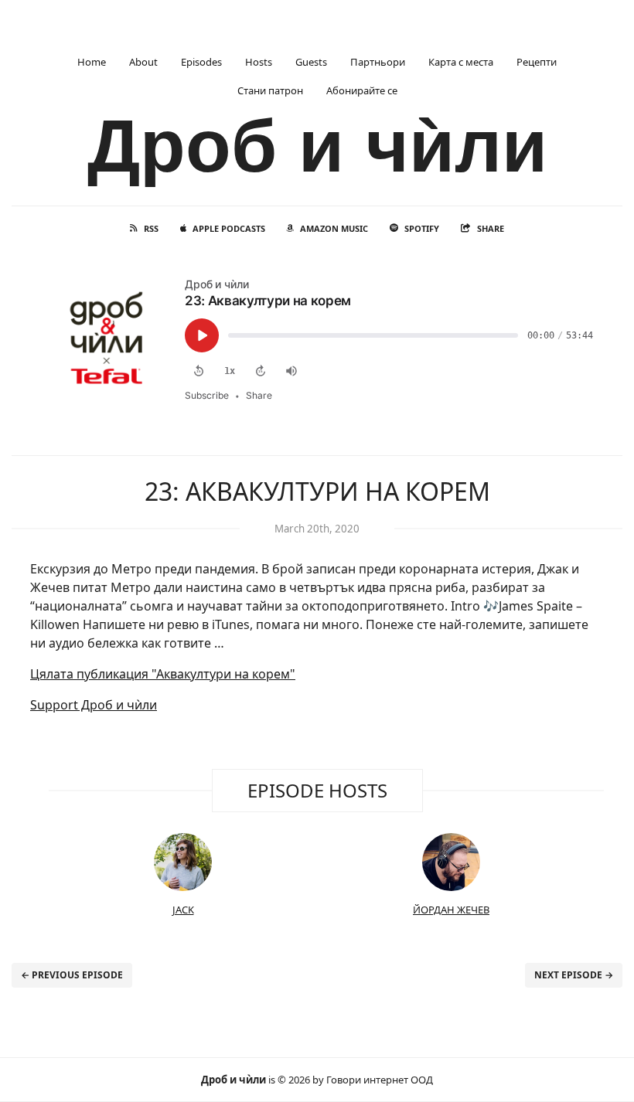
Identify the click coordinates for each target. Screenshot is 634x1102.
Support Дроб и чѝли (93, 704)
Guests (311, 62)
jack (183, 910)
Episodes (201, 62)
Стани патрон (270, 90)
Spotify (421, 228)
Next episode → (573, 974)
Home (91, 62)
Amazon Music (334, 228)
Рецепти (536, 62)
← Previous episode (72, 974)
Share (490, 228)
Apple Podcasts (229, 228)
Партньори (377, 62)
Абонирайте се (361, 90)
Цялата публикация (162, 673)
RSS (151, 228)
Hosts (258, 62)
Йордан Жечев (451, 910)
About (143, 62)
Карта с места (460, 62)
